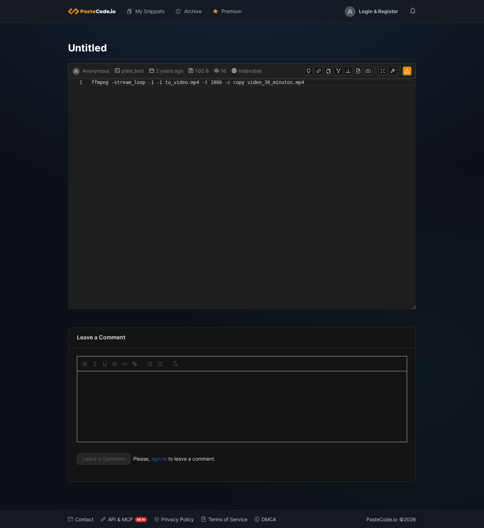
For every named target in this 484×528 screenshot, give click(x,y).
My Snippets (149, 11)
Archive (193, 11)
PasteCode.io (381, 519)
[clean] (175, 364)
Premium (231, 11)
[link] (135, 364)
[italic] (95, 364)
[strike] (115, 364)
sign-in (159, 459)
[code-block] (125, 364)
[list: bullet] (160, 364)
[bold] (85, 364)
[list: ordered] (150, 364)
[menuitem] (94, 11)
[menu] (242, 11)
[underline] (105, 364)
